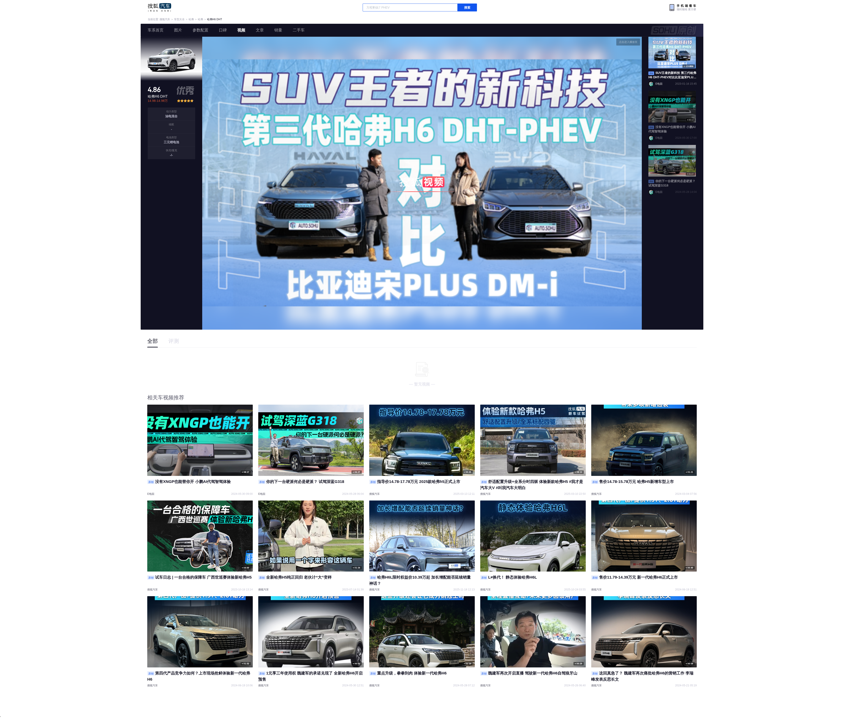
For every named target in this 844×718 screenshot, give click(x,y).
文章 (260, 30)
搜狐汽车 (159, 7)
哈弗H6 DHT (214, 19)
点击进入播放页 (628, 42)
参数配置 (200, 30)
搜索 (467, 7)
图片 (178, 30)
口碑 (223, 30)
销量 (278, 30)
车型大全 (179, 19)
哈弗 (191, 19)
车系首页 (156, 30)
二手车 (299, 30)
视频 (241, 30)
